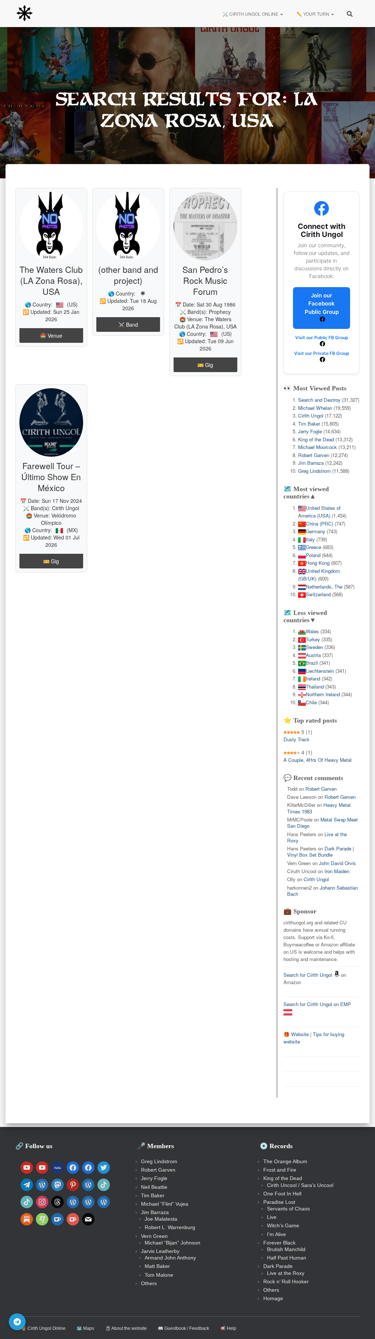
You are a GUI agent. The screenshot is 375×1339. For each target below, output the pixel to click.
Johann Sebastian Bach (322, 890)
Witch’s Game (283, 1225)
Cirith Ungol (65, 508)
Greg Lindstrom (314, 470)
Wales (312, 631)
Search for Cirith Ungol (307, 974)
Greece (313, 547)
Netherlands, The (324, 586)
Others (149, 1283)
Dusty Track (296, 739)
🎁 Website (296, 1034)
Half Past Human (286, 1258)
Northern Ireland (323, 694)
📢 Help (228, 1328)
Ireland (313, 678)
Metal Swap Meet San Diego (322, 822)
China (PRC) (319, 523)
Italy (310, 539)
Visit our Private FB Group (321, 353)
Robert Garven (313, 455)
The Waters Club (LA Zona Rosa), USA (51, 280)
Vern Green (154, 1236)
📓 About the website (126, 1328)
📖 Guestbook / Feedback (183, 1328)
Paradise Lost (279, 1202)
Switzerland (318, 594)
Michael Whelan (315, 407)
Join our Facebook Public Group (322, 303)
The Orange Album (285, 1161)
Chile (311, 702)
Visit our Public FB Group (321, 337)
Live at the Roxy (285, 1273)
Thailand (315, 686)
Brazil (312, 662)
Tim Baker (309, 423)
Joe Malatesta (161, 1219)
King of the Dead (316, 439)
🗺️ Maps (85, 1328)
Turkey (313, 639)
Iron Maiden (336, 871)
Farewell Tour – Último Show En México (51, 477)
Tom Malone (159, 1275)
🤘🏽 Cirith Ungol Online (43, 1328)
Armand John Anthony (170, 1258)
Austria (313, 655)
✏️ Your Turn (313, 14)
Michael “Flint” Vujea (164, 1204)
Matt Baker (157, 1266)
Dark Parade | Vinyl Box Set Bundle (320, 851)
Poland (313, 555)
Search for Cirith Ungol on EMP (317, 1004)
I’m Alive (276, 1234)
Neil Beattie (154, 1187)
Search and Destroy (319, 399)
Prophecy (220, 311)
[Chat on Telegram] (17, 1321)
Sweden (314, 646)
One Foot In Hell (282, 1194)
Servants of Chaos (288, 1209)
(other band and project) (128, 274)
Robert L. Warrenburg (170, 1227)
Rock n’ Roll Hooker (286, 1281)
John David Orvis (337, 863)
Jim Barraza (311, 462)
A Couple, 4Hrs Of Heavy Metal (317, 759)
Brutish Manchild (286, 1249)
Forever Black (279, 1243)
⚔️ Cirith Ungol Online (250, 14)
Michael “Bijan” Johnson (172, 1243)
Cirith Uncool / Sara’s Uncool (300, 1185)
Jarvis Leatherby (160, 1251)
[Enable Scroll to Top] (360, 1324)
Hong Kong (318, 562)
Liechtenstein (320, 670)
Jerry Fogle (310, 431)
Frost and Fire (279, 1170)
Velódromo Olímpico (59, 519)
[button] (281, 14)
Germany (315, 531)
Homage (273, 1298)
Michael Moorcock (317, 447)
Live (271, 1217)
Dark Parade (278, 1266)
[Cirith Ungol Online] (24, 13)
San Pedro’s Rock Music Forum (205, 280)
